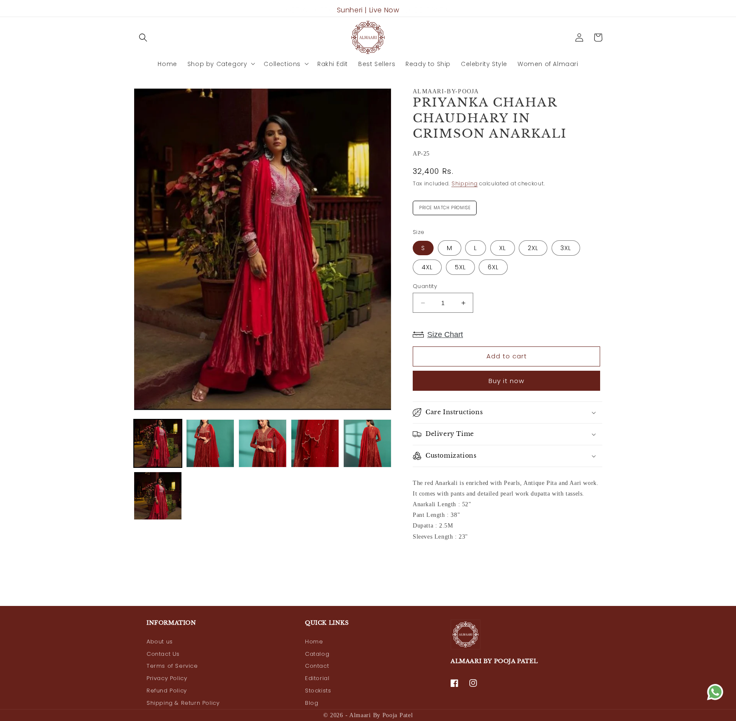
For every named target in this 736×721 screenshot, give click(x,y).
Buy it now (506, 380)
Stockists (318, 690)
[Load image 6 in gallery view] (158, 496)
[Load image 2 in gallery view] (210, 443)
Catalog (317, 654)
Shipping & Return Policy (183, 703)
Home (314, 641)
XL (502, 248)
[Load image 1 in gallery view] (158, 443)
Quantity (425, 286)
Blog (311, 703)
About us (160, 641)
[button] (143, 37)
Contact (317, 666)
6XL (493, 267)
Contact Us (163, 654)
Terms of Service (172, 666)
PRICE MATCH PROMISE (444, 206)
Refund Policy (167, 690)
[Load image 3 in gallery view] (263, 443)
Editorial (317, 678)
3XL (566, 248)
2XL (533, 248)
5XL (460, 267)
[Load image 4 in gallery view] (315, 443)
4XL (427, 267)
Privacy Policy (167, 678)
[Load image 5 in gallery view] (367, 443)
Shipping (464, 183)
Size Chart (445, 334)
